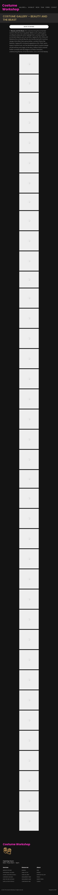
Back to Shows (29, 27)
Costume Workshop (10, 7)
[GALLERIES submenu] (26, 7)
